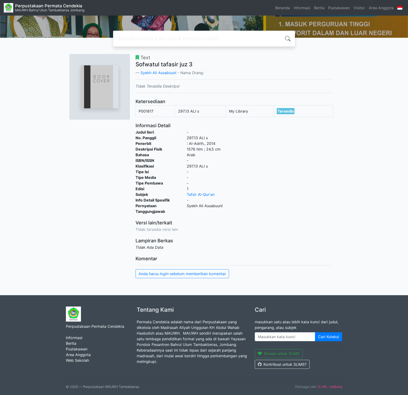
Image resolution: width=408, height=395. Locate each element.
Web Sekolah (77, 360)
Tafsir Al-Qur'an (201, 194)
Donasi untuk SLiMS (282, 353)
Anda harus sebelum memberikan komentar (182, 273)
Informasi (302, 7)
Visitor (359, 7)
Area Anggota (381, 7)
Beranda (282, 7)
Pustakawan (339, 7)
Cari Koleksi (328, 336)
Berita (319, 7)
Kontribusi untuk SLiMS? (285, 364)
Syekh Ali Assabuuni (158, 72)
